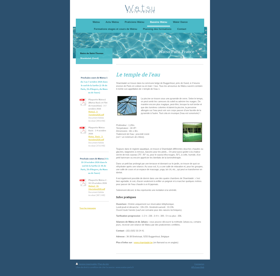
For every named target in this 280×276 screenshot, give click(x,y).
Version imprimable (87, 264)
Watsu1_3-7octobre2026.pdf (96, 113)
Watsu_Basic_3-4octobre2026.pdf (96, 138)
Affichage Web (197, 267)
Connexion (199, 264)
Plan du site (103, 264)
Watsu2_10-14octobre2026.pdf (96, 187)
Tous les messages (87, 208)
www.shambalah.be (143, 242)
